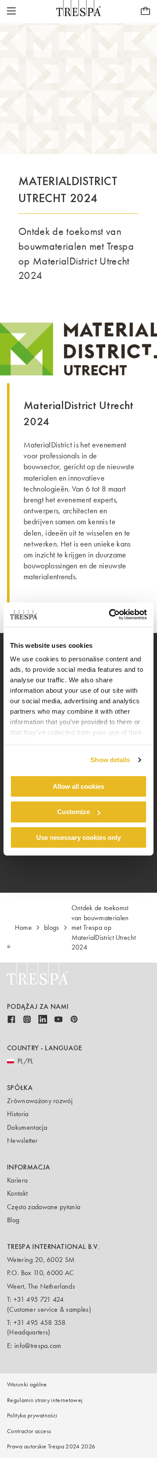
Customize (73, 811)
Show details (110, 759)
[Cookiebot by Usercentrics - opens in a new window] (111, 614)
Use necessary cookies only (78, 837)
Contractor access (29, 1431)
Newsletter (22, 1140)
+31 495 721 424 (39, 1299)
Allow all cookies (78, 786)
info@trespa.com (37, 1345)
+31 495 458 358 (40, 1322)
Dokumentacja (27, 1127)
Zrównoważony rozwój (39, 1101)
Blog (13, 1220)
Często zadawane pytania (43, 1207)
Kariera (17, 1180)
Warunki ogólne (27, 1384)
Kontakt (17, 1193)
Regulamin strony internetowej (44, 1400)
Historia (18, 1114)
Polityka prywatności (32, 1415)
